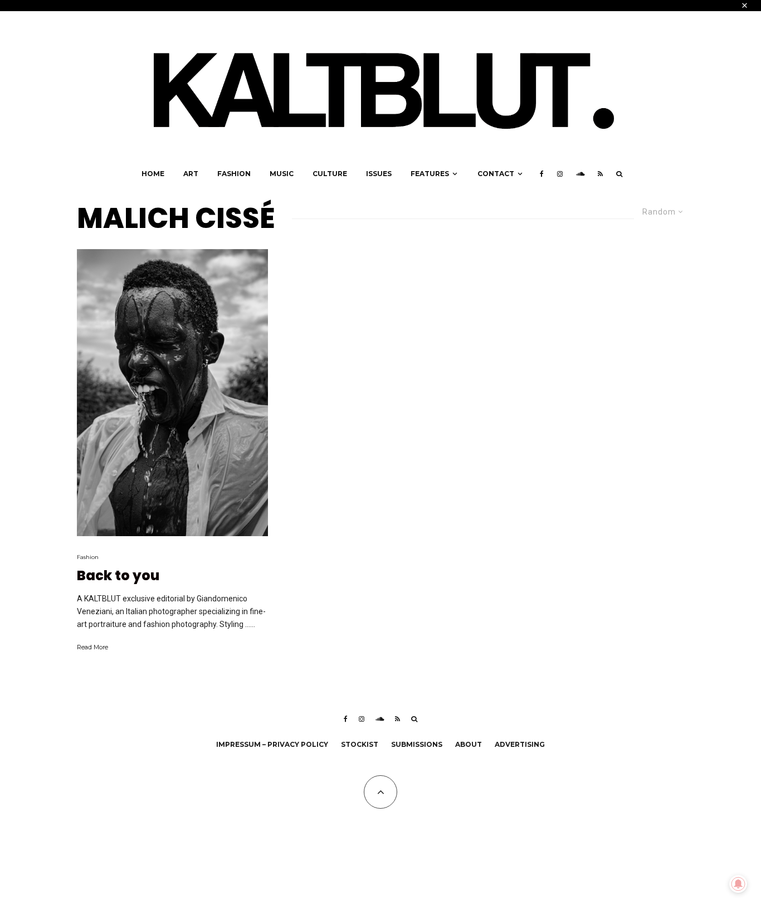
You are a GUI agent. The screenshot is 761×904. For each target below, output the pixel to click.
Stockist (359, 744)
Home (153, 173)
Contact (495, 173)
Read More (92, 647)
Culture (330, 173)
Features (430, 173)
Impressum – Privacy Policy (272, 744)
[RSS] (600, 174)
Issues (379, 173)
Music (282, 173)
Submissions (416, 744)
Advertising (520, 744)
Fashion (234, 173)
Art (190, 173)
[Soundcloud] (580, 174)
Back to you (118, 576)
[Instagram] (559, 174)
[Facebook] (541, 174)
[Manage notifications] (738, 884)
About (468, 744)
